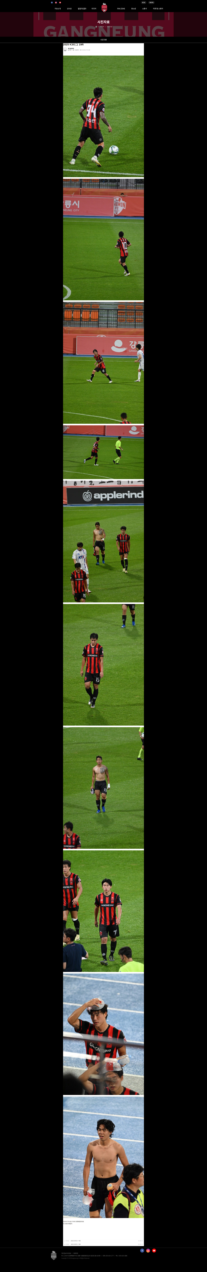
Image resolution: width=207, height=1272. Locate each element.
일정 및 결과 (82, 8)
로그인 (143, 2)
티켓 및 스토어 (158, 8)
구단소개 (57, 8)
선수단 (69, 8)
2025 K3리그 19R (76, 1241)
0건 (70, 50)
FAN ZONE (121, 8)
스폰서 (144, 8)
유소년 (133, 8)
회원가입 (151, 2)
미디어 (94, 8)
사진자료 (103, 39)
